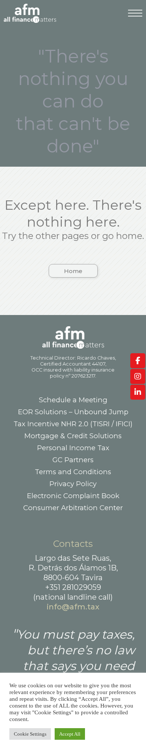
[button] (73, 271)
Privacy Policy (73, 483)
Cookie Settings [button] (30, 734)
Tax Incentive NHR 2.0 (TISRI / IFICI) (73, 424)
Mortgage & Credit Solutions (73, 435)
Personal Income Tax (73, 447)
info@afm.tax (73, 606)
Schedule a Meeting (73, 400)
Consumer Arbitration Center (73, 507)
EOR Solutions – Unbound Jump (73, 412)
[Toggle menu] (135, 17)
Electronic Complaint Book (73, 495)
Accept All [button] (69, 734)
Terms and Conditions (73, 471)
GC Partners (73, 459)
